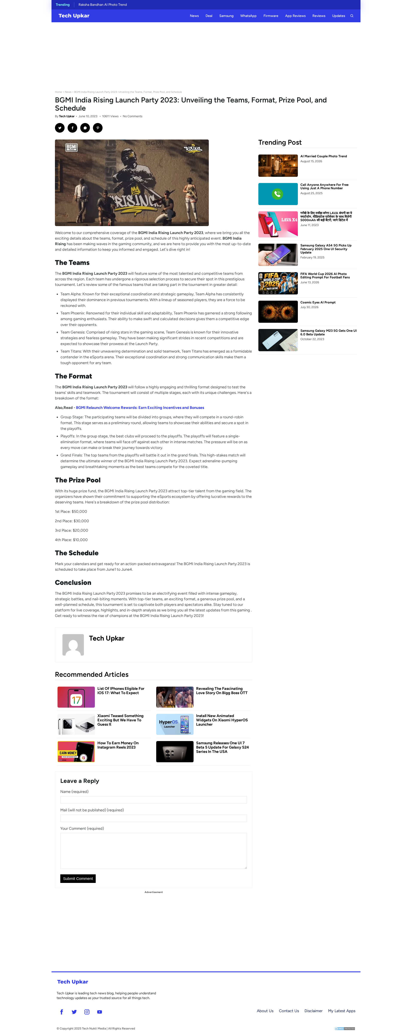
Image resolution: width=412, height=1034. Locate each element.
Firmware (271, 16)
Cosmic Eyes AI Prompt (318, 302)
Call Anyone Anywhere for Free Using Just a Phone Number (324, 186)
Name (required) (74, 791)
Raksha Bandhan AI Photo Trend (103, 5)
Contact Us (289, 1010)
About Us (265, 1010)
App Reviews (295, 16)
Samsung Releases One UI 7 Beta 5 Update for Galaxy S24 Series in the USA (222, 747)
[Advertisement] (206, 54)
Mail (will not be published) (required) (92, 810)
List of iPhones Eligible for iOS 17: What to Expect (120, 690)
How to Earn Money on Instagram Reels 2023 (118, 745)
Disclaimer (313, 1010)
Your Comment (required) (82, 828)
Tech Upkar (66, 116)
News (194, 16)
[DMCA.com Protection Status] (344, 1028)
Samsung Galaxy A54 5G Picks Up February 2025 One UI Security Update (325, 248)
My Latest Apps (341, 1010)
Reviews (318, 16)
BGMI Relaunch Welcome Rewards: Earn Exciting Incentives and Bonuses (140, 407)
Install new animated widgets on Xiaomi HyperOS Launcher (222, 720)
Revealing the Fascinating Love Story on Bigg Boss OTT (222, 690)
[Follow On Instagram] (87, 1012)
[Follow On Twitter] (74, 1012)
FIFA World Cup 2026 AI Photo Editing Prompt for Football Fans (325, 275)
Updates (338, 16)
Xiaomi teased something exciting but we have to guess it (120, 720)
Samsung (226, 16)
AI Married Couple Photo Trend (323, 156)
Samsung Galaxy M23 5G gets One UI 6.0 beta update (328, 332)
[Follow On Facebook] (61, 1012)
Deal (209, 16)
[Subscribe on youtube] (99, 1012)
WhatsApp (248, 16)
